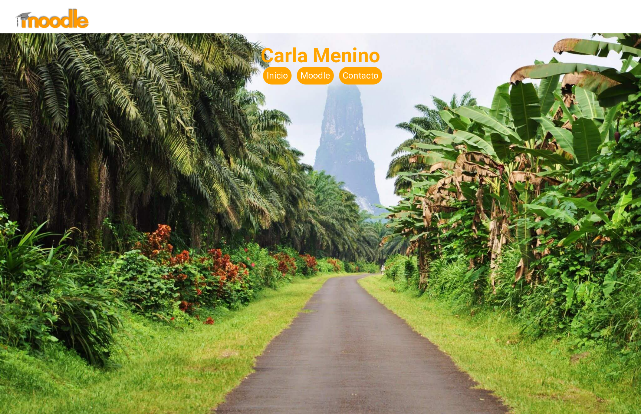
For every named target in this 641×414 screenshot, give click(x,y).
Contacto (360, 75)
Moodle (315, 75)
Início (277, 75)
